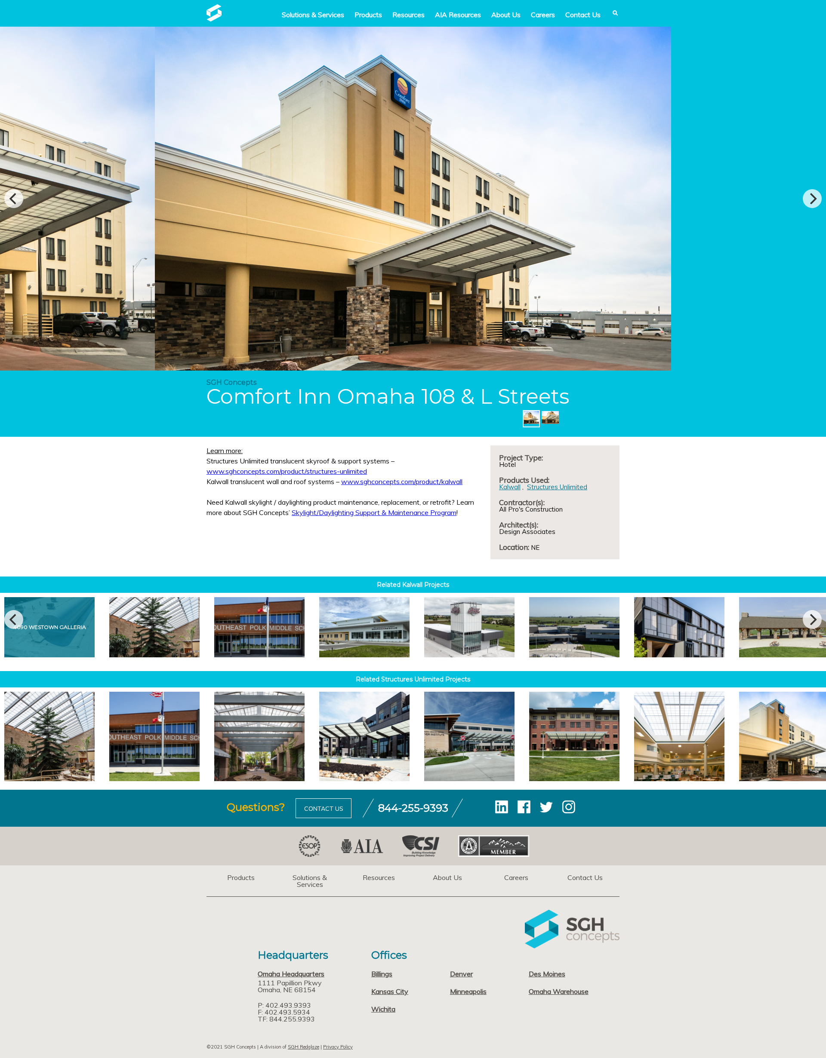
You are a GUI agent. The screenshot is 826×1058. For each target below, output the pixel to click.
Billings (381, 973)
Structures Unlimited (557, 487)
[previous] (13, 198)
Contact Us (583, 14)
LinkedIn (501, 807)
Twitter (546, 807)
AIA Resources (458, 14)
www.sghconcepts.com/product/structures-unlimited (286, 471)
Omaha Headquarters (291, 973)
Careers (543, 14)
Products (368, 14)
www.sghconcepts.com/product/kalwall (401, 481)
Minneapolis (468, 991)
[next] (812, 198)
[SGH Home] (214, 19)
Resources (408, 14)
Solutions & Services (310, 881)
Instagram (568, 807)
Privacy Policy (338, 1047)
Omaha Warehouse (559, 991)
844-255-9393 (413, 808)
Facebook (524, 807)
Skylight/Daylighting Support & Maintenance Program (374, 512)
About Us (506, 14)
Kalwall (510, 487)
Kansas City (389, 991)
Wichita (383, 1009)
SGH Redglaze (303, 1047)
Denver (461, 973)
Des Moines (547, 973)
